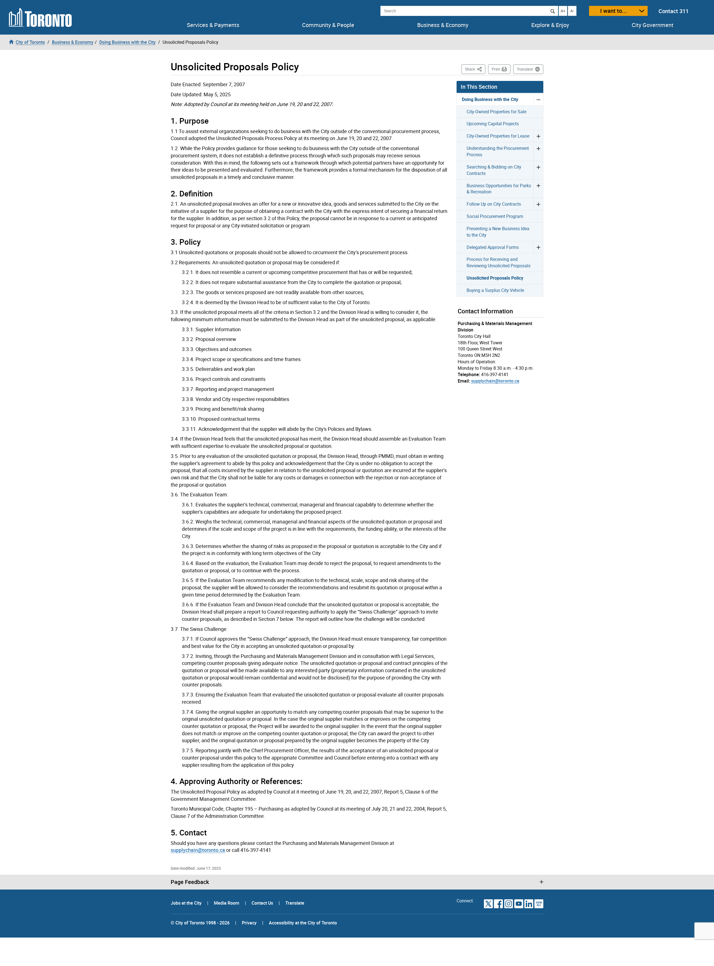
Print (496, 69)
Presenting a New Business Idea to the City (498, 231)
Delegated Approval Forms (493, 247)
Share (475, 69)
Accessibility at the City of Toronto (303, 923)
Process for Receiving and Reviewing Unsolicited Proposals (498, 262)
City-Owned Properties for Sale (496, 112)
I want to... (613, 11)
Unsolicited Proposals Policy (495, 278)
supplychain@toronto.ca (198, 850)
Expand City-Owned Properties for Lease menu (538, 136)
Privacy (249, 923)
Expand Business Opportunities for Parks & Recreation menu (538, 188)
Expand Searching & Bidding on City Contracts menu (538, 170)
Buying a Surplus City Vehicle (495, 290)
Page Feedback (190, 882)
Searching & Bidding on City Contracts (494, 170)
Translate (525, 69)
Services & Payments (213, 25)
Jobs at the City (187, 903)
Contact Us (263, 903)
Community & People (328, 25)
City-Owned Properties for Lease (498, 136)
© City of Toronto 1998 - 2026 (200, 923)
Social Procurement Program (495, 216)
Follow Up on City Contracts (494, 204)
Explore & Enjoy (550, 25)
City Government (653, 25)
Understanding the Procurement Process (498, 151)
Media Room (227, 903)
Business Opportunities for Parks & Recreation (499, 188)
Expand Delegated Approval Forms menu (538, 247)
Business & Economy (442, 25)
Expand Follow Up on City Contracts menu (538, 204)
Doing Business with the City (490, 99)
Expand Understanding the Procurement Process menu (538, 151)
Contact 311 (673, 11)
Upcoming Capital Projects (493, 124)
